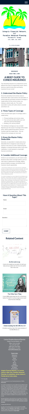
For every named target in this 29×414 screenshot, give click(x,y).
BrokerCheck (3, 382)
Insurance (14, 359)
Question (4, 217)
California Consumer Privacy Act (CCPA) (11, 399)
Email (4, 208)
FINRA (10, 408)
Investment (14, 356)
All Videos (14, 367)
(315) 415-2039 (15, 45)
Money (14, 362)
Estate (14, 358)
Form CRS (5, 378)
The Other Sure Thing (14, 294)
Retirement (14, 355)
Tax (14, 361)
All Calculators (14, 369)
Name (5, 200)
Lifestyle (14, 364)
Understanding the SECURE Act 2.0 (14, 326)
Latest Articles (14, 366)
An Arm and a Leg (14, 262)
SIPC (13, 408)
